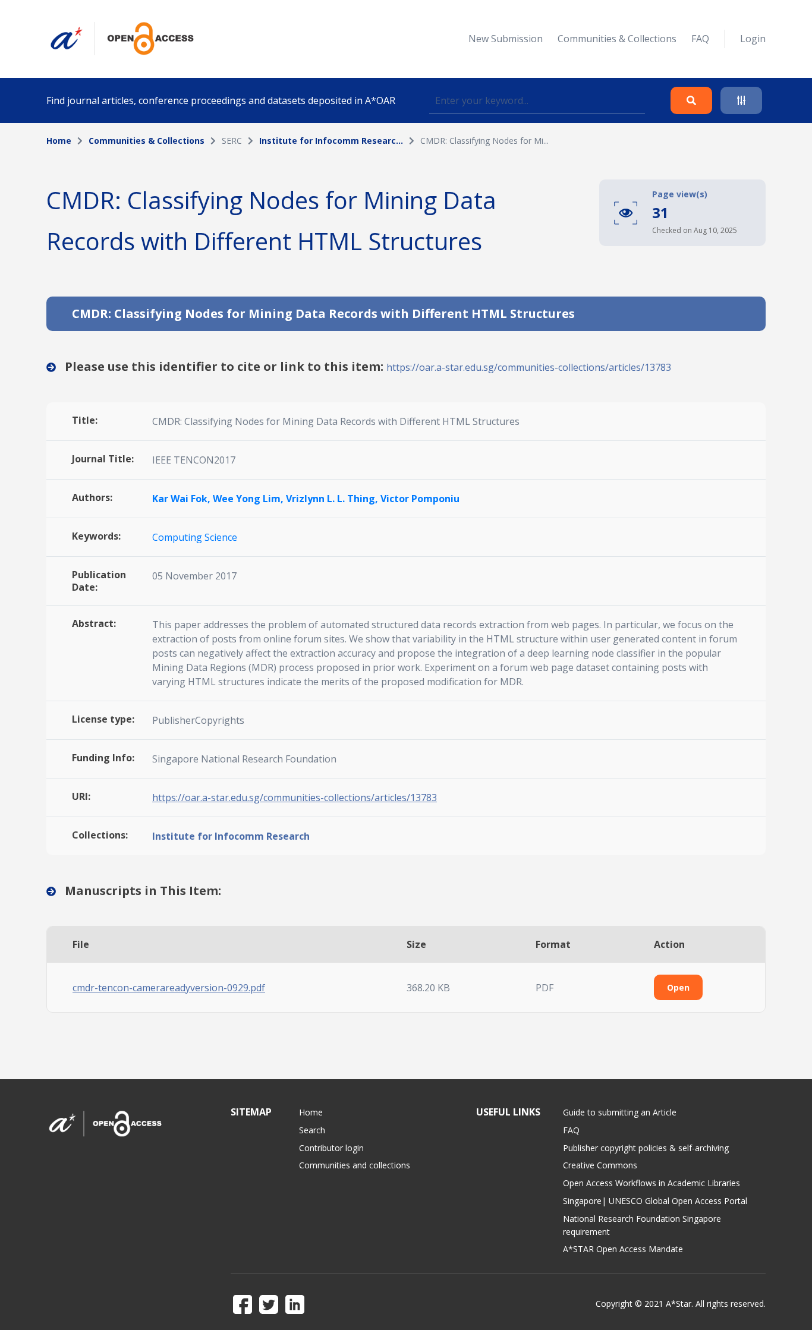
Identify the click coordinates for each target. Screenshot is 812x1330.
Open (678, 987)
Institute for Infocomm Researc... (331, 140)
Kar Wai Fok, (182, 498)
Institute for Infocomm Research (231, 836)
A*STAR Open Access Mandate (623, 1249)
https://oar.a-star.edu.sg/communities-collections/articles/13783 (528, 367)
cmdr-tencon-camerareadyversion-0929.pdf (169, 987)
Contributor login (331, 1147)
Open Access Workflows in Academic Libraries (651, 1183)
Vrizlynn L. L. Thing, (333, 498)
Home (58, 140)
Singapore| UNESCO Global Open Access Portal (655, 1200)
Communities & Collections (617, 38)
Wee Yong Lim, (249, 498)
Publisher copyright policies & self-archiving (646, 1147)
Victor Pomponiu (419, 498)
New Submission (505, 38)
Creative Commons (600, 1165)
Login (753, 38)
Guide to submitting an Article (619, 1112)
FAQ (700, 38)
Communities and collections (354, 1165)
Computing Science (194, 537)
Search (312, 1130)
